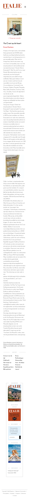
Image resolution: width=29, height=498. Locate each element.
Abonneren (14, 383)
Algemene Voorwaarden (20, 491)
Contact (15, 495)
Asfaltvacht (6, 360)
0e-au (17, 355)
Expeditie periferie (8, 367)
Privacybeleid (6, 493)
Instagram (18, 493)
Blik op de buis (7, 369)
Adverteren (23, 493)
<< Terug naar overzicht (15, 38)
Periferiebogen (19, 358)
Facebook (12, 493)
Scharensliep (18, 360)
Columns (14, 14)
